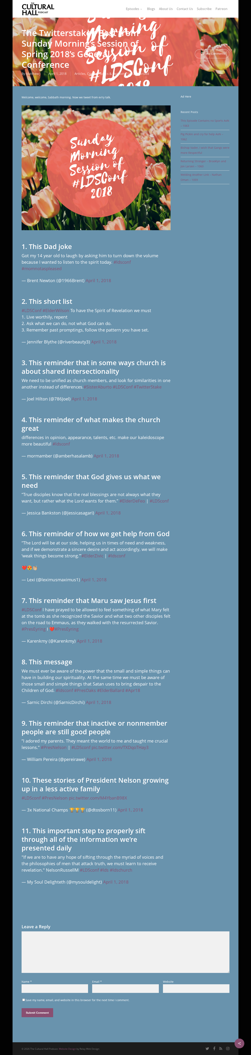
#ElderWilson (56, 310)
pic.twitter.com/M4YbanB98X (98, 798)
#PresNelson (54, 747)
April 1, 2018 (98, 280)
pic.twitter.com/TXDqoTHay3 (120, 747)
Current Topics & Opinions (106, 74)
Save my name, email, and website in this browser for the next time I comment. (77, 1000)
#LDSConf (31, 310)
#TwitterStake (148, 387)
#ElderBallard (110, 690)
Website (168, 981)
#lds (104, 870)
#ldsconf (122, 262)
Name (27, 981)
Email (97, 981)
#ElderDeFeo (132, 501)
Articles (80, 74)
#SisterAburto (98, 387)
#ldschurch (121, 870)
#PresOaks (85, 690)
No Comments (215, 53)
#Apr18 (132, 690)
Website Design (67, 1048)
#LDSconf (159, 501)
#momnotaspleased (42, 268)
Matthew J (33, 74)
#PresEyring (34, 629)
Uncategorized (138, 74)
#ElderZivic (92, 556)
